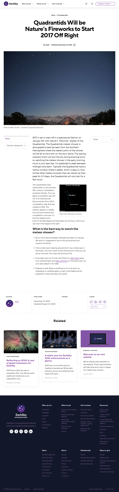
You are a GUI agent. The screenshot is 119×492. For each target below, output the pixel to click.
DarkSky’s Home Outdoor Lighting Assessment (87, 424)
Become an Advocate (88, 419)
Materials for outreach (107, 438)
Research (103, 429)
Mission (64, 455)
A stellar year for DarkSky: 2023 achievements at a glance (58, 358)
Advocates (45, 410)
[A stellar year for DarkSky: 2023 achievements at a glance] (59, 339)
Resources (104, 405)
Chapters (45, 416)
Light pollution (47, 464)
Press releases (47, 473)
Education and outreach (66, 427)
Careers (64, 473)
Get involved (57, 4)
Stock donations (105, 469)
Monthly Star (46, 467)
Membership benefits (88, 458)
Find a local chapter (87, 416)
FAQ (101, 432)
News (53, 15)
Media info (45, 476)
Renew (83, 455)
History (63, 464)
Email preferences (87, 464)
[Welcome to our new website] (98, 338)
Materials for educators (104, 442)
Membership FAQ (87, 461)
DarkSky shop (104, 458)
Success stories (66, 461)
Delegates (45, 413)
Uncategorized (62, 15)
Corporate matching (107, 472)
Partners (45, 428)
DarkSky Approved (48, 455)
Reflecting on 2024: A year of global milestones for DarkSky (20, 363)
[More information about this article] (73, 45)
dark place (75, 258)
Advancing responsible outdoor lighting (68, 421)
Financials (64, 467)
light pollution (62, 261)
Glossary (103, 436)
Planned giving (105, 466)
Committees (46, 425)
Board (44, 422)
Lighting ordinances (106, 426)
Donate (102, 455)
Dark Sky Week (47, 461)
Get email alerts (86, 410)
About (63, 450)
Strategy (64, 458)
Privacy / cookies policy (95, 489)
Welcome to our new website (94, 356)
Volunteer (84, 413)
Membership (86, 450)
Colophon (27, 489)
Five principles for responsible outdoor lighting (107, 421)
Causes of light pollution (105, 415)
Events (63, 431)
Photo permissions (39, 489)
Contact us (65, 476)
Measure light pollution (85, 430)
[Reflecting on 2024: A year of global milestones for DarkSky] (21, 341)
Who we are (26, 4)
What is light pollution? (104, 411)
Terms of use (109, 489)
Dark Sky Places (47, 458)
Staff (47, 45)
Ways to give (105, 450)
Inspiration (45, 470)
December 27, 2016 (61, 45)
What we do (41, 4)
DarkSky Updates (90, 350)
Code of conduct (67, 470)
